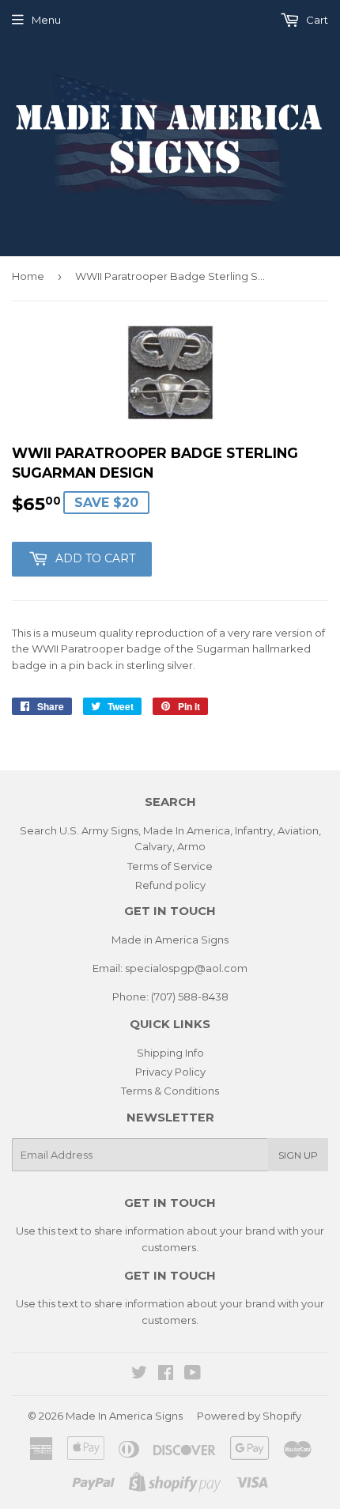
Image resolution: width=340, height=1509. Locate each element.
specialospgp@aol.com (186, 968)
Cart (316, 19)
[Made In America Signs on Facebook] (165, 1374)
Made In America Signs (124, 1415)
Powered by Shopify (249, 1415)
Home (28, 276)
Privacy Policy (170, 1071)
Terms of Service (170, 866)
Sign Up (298, 1155)
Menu (46, 19)
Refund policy (170, 885)
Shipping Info (170, 1052)
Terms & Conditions (170, 1090)
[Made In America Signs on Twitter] (139, 1374)
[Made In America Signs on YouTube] (192, 1374)
